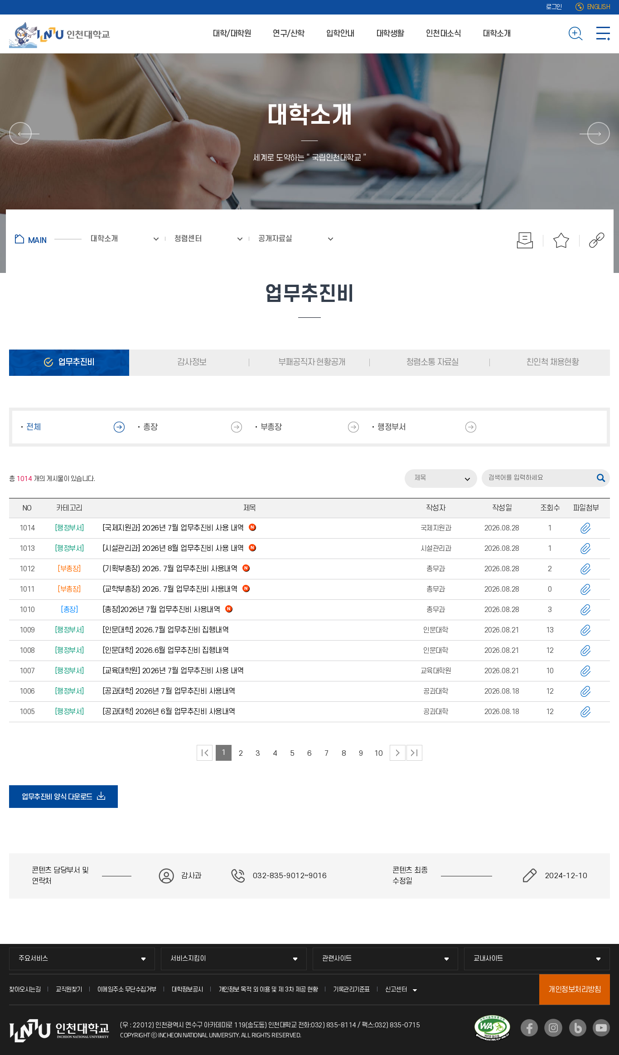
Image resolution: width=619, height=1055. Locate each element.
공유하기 (592, 240)
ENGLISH (598, 7)
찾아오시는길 (24, 989)
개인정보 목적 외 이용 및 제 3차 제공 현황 (268, 989)
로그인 (554, 7)
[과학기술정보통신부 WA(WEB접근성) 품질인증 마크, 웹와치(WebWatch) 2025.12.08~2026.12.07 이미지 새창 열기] (492, 1020)
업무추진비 (75, 362)
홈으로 (48, 238)
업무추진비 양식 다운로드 (60, 800)
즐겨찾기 (561, 240)
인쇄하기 (525, 240)
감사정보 (190, 362)
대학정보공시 (187, 989)
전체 (33, 427)
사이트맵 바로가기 (603, 33)
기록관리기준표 (351, 989)
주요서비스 (33, 959)
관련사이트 (337, 959)
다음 (398, 753)
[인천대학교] (61, 33)
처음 (205, 753)
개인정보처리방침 (574, 990)
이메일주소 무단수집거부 (126, 989)
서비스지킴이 (188, 959)
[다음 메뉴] (598, 133)
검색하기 (576, 33)
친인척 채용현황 (551, 362)
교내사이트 (488, 959)
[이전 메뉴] (20, 133)
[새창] (529, 1027)
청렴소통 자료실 (431, 362)
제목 (420, 478)
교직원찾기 (69, 989)
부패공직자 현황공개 (310, 362)
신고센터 (396, 989)
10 (378, 753)
